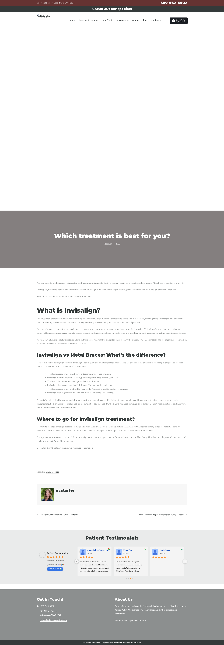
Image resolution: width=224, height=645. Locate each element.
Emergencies (122, 20)
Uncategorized (52, 471)
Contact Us (156, 20)
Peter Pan (127, 550)
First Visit (107, 20)
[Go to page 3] (132, 578)
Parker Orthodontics (57, 553)
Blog (144, 20)
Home (71, 20)
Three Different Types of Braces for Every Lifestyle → (162, 514)
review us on (53, 568)
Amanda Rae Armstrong (98, 550)
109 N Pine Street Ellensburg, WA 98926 (56, 2)
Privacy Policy (118, 643)
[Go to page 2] (130, 578)
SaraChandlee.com (135, 643)
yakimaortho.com (138, 620)
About (135, 20)
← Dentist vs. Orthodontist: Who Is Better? (57, 514)
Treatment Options (88, 20)
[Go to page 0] (126, 578)
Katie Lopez (165, 550)
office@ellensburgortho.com (54, 619)
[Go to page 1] (128, 578)
